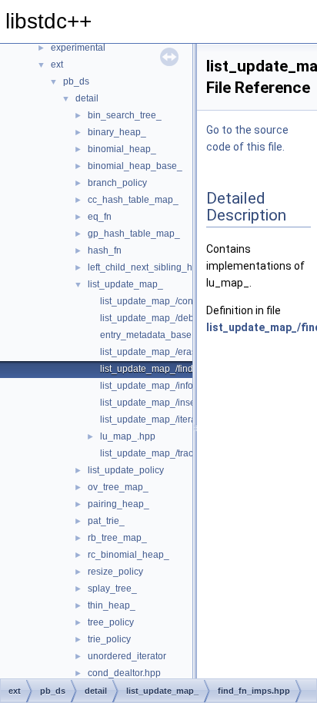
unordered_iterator (127, 656)
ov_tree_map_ (118, 487)
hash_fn (105, 250)
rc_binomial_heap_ (128, 554)
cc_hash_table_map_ (133, 199)
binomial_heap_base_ (135, 166)
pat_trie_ (106, 521)
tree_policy (111, 622)
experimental (78, 47)
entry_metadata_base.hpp (155, 335)
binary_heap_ (117, 132)
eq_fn (100, 216)
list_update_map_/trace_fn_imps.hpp (177, 453)
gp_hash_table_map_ (134, 233)
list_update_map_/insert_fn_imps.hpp (179, 402)
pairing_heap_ (118, 504)
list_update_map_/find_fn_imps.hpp (175, 368)
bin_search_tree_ (125, 115)
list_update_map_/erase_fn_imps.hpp (179, 352)
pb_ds (76, 81)
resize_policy (115, 571)
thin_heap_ (111, 605)
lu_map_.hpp (127, 436)
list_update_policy (126, 470)
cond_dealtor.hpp (124, 673)
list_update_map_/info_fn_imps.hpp (175, 385)
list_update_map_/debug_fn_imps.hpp (181, 318)
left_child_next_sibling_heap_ (151, 267)
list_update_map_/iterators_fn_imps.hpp (184, 419)
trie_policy (109, 639)
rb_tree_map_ (117, 537)
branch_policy (117, 182)
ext (57, 64)
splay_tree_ (112, 588)
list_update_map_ (125, 284)
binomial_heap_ (122, 149)
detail (86, 98)
